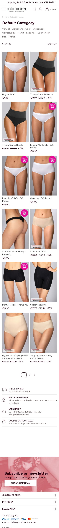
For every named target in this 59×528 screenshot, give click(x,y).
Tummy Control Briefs (12, 145)
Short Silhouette (38, 305)
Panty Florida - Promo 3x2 (15, 305)
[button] (53, 2)
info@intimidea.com (19, 414)
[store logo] (17, 9)
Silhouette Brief (37, 251)
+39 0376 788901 (22, 412)
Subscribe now (20, 483)
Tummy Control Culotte (41, 94)
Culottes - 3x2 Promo (40, 198)
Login (42, 10)
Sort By (52, 44)
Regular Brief (8, 94)
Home (4, 17)
